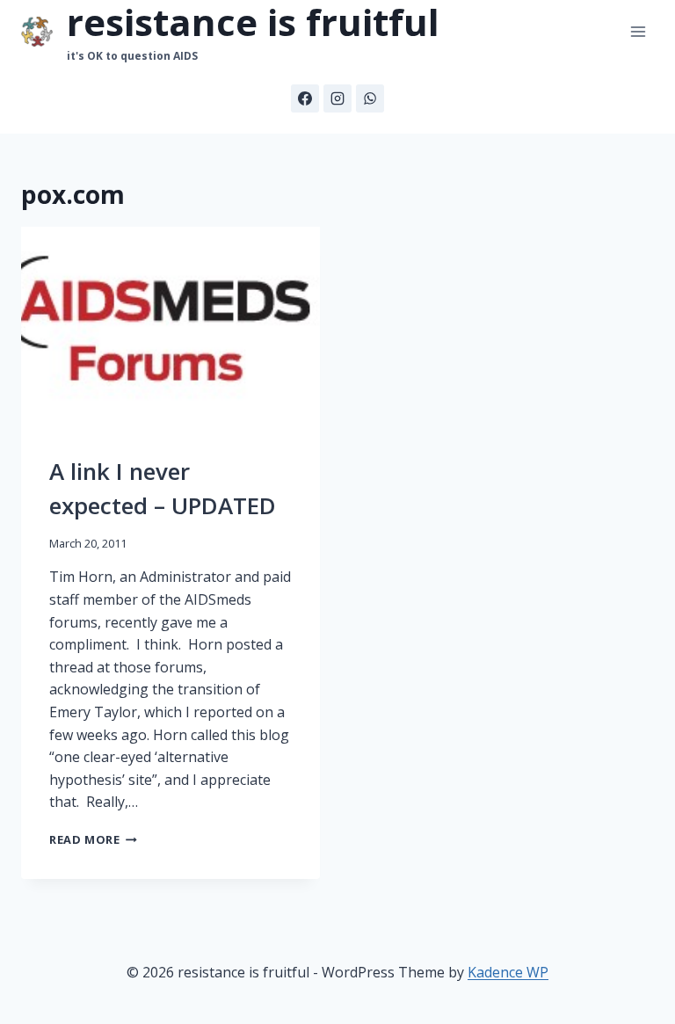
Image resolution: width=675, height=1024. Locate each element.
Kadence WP (508, 972)
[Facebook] (305, 98)
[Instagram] (337, 98)
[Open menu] (637, 32)
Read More (93, 839)
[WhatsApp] (370, 98)
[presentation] (170, 326)
